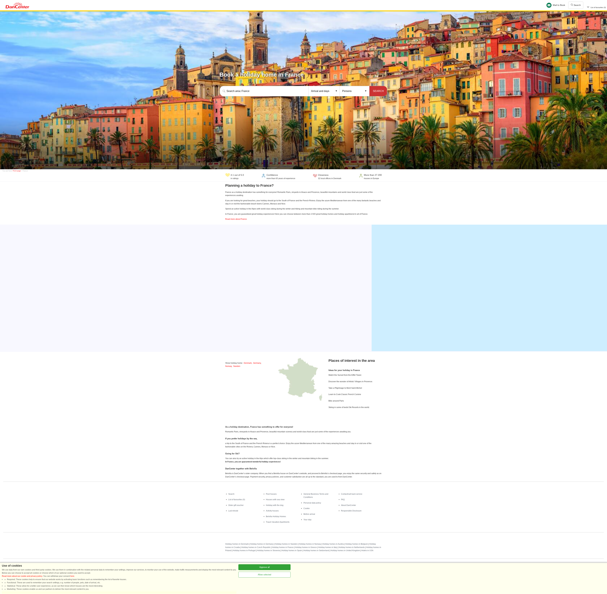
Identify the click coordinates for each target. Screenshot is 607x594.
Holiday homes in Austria (333, 544)
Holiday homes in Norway (310, 544)
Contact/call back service (351, 494)
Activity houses (272, 511)
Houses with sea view (275, 499)
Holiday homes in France (283, 547)
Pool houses (271, 494)
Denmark (248, 363)
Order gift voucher (236, 505)
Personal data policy (312, 503)
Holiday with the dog (274, 505)
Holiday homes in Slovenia (268, 550)
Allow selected (264, 574)
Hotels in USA (367, 550)
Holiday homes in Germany (261, 544)
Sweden (236, 366)
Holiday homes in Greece (306, 547)
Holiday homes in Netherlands (352, 547)
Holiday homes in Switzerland (316, 550)
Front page (17, 171)
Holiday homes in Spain (292, 550)
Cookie (307, 508)
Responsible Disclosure (351, 511)
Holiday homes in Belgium (356, 544)
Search (577, 5)
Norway (228, 366)
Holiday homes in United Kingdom (345, 550)
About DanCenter (348, 505)
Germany (257, 363)
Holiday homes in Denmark (237, 544)
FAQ (343, 499)
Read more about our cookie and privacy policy (22, 576)
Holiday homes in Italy (327, 547)
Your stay (307, 520)
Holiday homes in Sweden (286, 544)
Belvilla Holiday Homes (276, 516)
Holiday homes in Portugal (244, 550)
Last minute (233, 511)
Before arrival (309, 514)
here (72, 576)
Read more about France (236, 219)
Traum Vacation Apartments (277, 522)
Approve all (264, 567)
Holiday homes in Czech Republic (256, 547)
